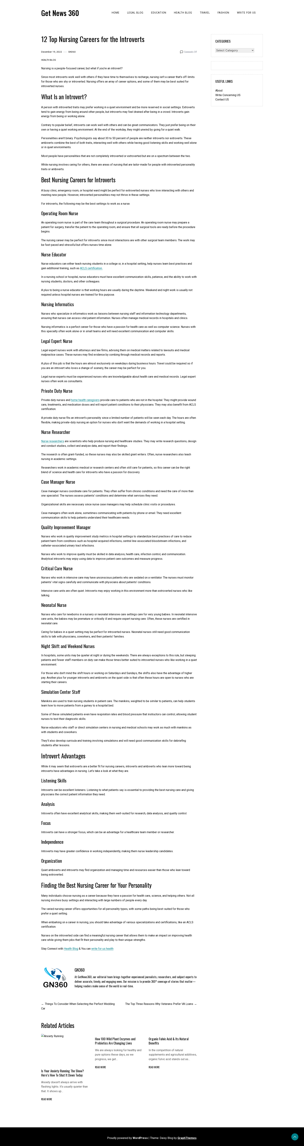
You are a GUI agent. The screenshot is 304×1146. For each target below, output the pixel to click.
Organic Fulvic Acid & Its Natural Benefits (169, 1041)
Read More (46, 1099)
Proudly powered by (127, 1138)
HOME (115, 12)
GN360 (72, 51)
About (219, 90)
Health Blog (183, 12)
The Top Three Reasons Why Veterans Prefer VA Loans (159, 1004)
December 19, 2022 (51, 51)
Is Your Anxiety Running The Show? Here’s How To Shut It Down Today (62, 1073)
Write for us (246, 12)
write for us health (102, 948)
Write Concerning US (227, 95)
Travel (205, 12)
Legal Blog (135, 12)
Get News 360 (60, 13)
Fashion (223, 12)
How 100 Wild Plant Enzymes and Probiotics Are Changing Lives (115, 1041)
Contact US (222, 99)
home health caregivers (85, 400)
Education (158, 12)
